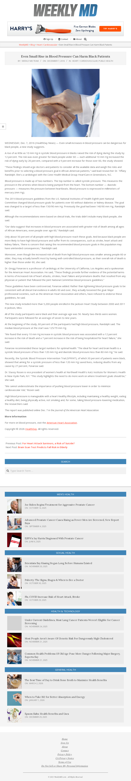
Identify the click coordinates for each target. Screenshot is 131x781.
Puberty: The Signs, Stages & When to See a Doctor (54, 580)
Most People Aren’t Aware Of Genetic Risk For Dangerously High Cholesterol (69, 638)
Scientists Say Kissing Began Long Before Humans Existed (58, 563)
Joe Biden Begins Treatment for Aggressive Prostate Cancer (60, 504)
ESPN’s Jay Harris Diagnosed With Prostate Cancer (54, 538)
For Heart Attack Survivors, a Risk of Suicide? (48, 443)
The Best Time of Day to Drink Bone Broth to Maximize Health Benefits (66, 680)
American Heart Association (62, 422)
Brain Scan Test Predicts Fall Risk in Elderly (42, 447)
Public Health (106, 60)
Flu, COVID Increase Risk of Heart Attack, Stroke (52, 596)
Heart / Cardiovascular (85, 60)
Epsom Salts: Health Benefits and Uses (47, 713)
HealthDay (31, 428)
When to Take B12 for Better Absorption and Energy (55, 696)
